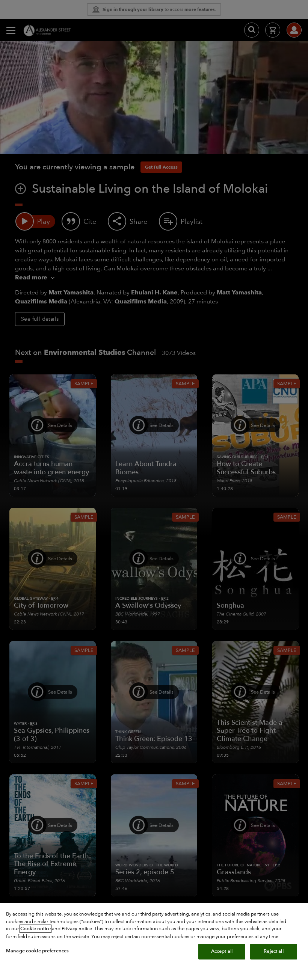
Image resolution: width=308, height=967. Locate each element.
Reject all (273, 951)
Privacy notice (77, 928)
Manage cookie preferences (37, 950)
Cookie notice (35, 928)
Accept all (222, 951)
